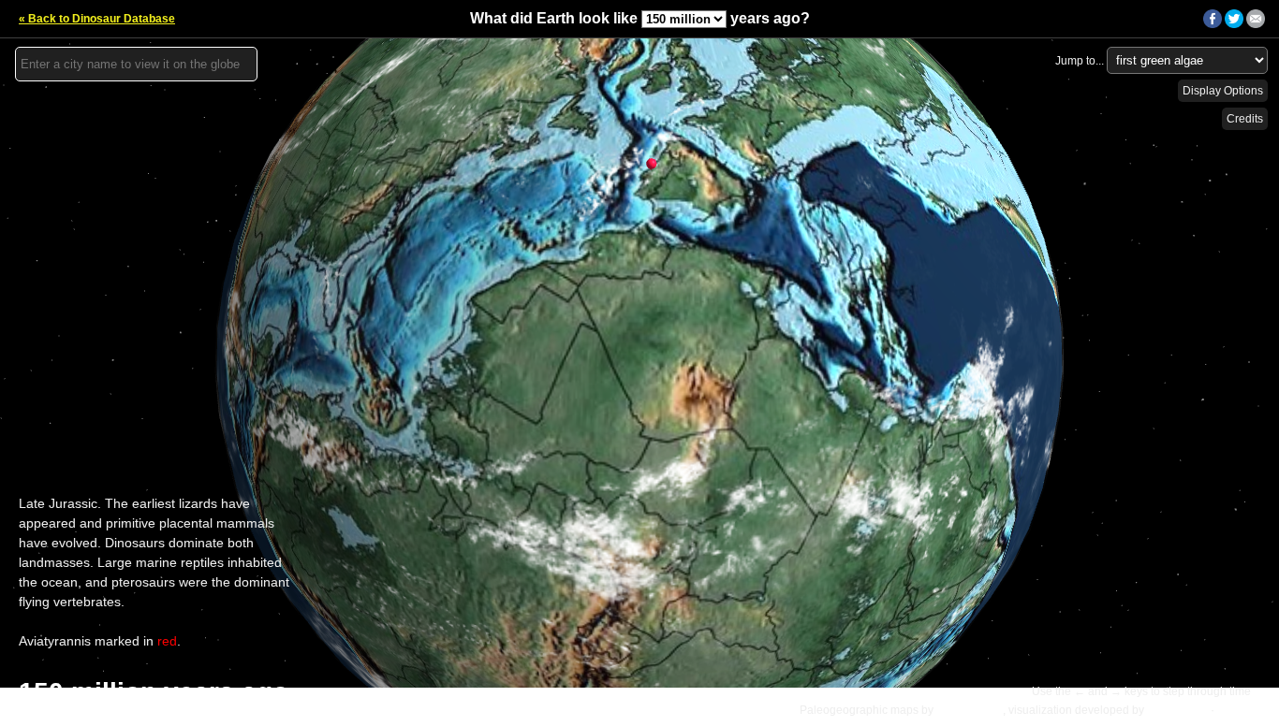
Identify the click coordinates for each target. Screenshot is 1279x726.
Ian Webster (1177, 710)
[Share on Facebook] (1212, 24)
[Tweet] (1234, 24)
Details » (1242, 710)
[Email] (1255, 24)
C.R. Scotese (969, 710)
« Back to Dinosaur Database (97, 18)
